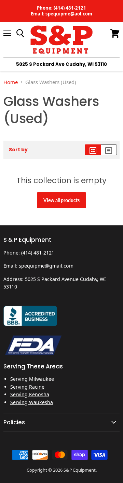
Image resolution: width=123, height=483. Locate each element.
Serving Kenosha (29, 394)
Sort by (18, 149)
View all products (61, 200)
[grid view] (93, 149)
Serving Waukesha (31, 402)
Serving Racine (27, 387)
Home (10, 82)
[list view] (109, 149)
